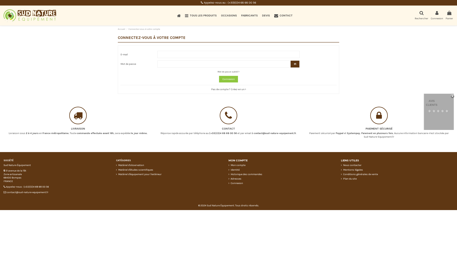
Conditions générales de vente (360, 174)
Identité (235, 169)
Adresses (236, 178)
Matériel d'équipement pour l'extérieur (140, 174)
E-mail (124, 54)
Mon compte (238, 165)
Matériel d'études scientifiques (135, 169)
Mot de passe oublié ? (228, 71)
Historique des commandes (246, 174)
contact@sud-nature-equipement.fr (275, 133)
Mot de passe (128, 63)
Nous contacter (352, 165)
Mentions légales (353, 169)
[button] (201, 15)
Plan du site (350, 178)
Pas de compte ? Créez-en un (228, 89)
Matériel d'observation (131, 165)
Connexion (228, 79)
